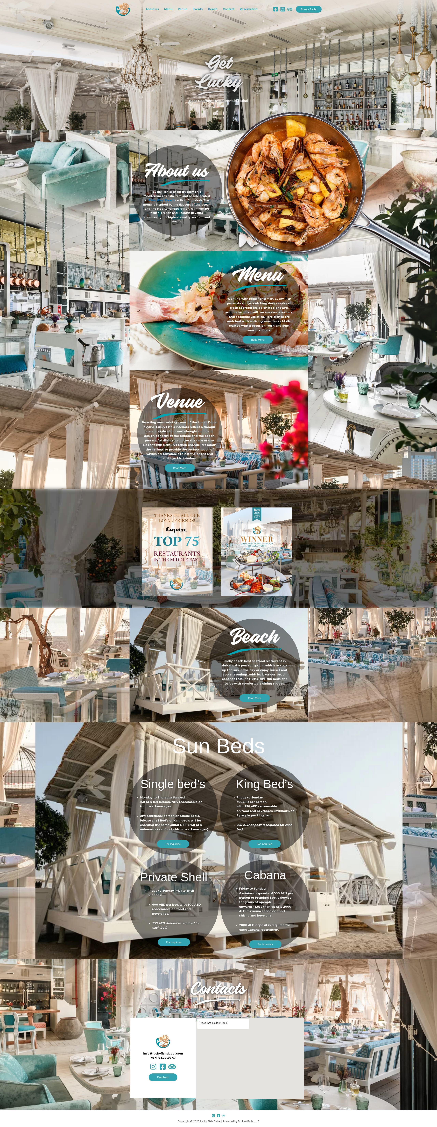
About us (152, 9)
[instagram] (282, 9)
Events (198, 9)
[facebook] (275, 9)
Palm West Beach (161, 200)
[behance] (289, 9)
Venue (182, 9)
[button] (309, 9)
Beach (212, 9)
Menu (168, 9)
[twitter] (223, 1115)
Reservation (248, 9)
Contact (228, 9)
